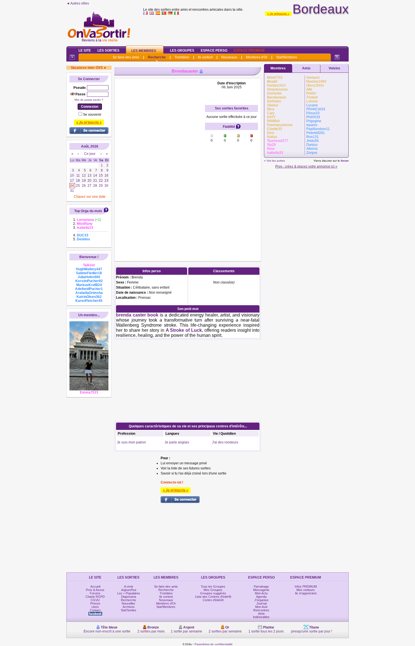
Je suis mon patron (131, 442)
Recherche (157, 57)
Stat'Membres (286, 57)
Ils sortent (205, 57)
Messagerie (261, 590)
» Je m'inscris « (278, 13)
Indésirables (261, 617)
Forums (95, 593)
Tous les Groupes (213, 586)
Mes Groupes (213, 590)
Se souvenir (92, 115)
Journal (261, 603)
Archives (129, 606)
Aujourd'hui (128, 590)
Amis (306, 68)
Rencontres (261, 610)
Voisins (334, 68)
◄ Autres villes (77, 3)
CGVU (95, 600)
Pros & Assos (95, 590)
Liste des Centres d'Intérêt (213, 596)
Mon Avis (261, 606)
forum (345, 160)
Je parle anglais (177, 442)
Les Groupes (182, 50)
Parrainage (261, 586)
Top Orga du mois (88, 211)
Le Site (84, 50)
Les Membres (143, 51)
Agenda (261, 596)
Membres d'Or (256, 57)
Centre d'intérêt (213, 600)
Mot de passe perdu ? (89, 99)
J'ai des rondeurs (225, 442)
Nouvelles (128, 603)
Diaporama (128, 596)
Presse (95, 603)
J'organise (261, 600)
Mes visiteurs (305, 590)
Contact (95, 610)
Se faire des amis (126, 57)
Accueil (95, 586)
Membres (278, 68)
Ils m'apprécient (305, 593)
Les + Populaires (128, 593)
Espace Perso (214, 50)
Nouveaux (229, 57)
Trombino (181, 57)
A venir (128, 586)
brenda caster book (137, 315)
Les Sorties (108, 50)
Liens (95, 606)
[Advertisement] (246, 29)
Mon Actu (261, 593)
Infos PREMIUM (306, 586)
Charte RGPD (95, 596)
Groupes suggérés (213, 593)
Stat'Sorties (128, 610)
